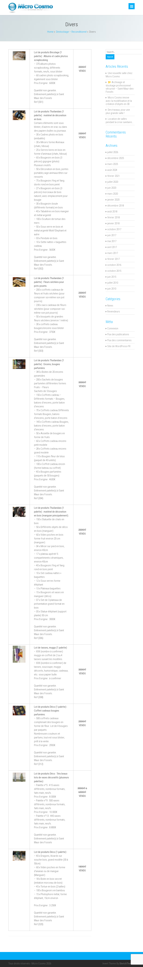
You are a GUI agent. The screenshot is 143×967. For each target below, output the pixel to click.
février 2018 (113, 217)
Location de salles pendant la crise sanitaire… (119, 120)
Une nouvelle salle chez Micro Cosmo (119, 75)
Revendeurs (113, 311)
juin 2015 (111, 276)
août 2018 (112, 211)
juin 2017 (111, 235)
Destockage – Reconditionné (71, 31)
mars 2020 (112, 193)
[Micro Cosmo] (30, 11)
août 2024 (112, 170)
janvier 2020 (113, 199)
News (110, 305)
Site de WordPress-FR (118, 346)
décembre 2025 (115, 158)
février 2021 (113, 175)
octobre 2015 (114, 270)
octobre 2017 (114, 229)
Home (50, 31)
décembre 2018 (115, 205)
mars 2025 (112, 164)
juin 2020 (111, 187)
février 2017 (113, 259)
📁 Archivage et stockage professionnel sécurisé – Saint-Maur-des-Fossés (120, 87)
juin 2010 (111, 288)
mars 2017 (112, 253)
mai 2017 (111, 241)
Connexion (112, 328)
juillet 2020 (112, 181)
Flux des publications (118, 334)
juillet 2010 (112, 282)
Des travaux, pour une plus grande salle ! (118, 111)
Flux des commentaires (119, 340)
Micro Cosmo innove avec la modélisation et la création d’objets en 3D (119, 101)
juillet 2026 (112, 152)
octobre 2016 (114, 264)
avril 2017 (112, 247)
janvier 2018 (113, 223)
